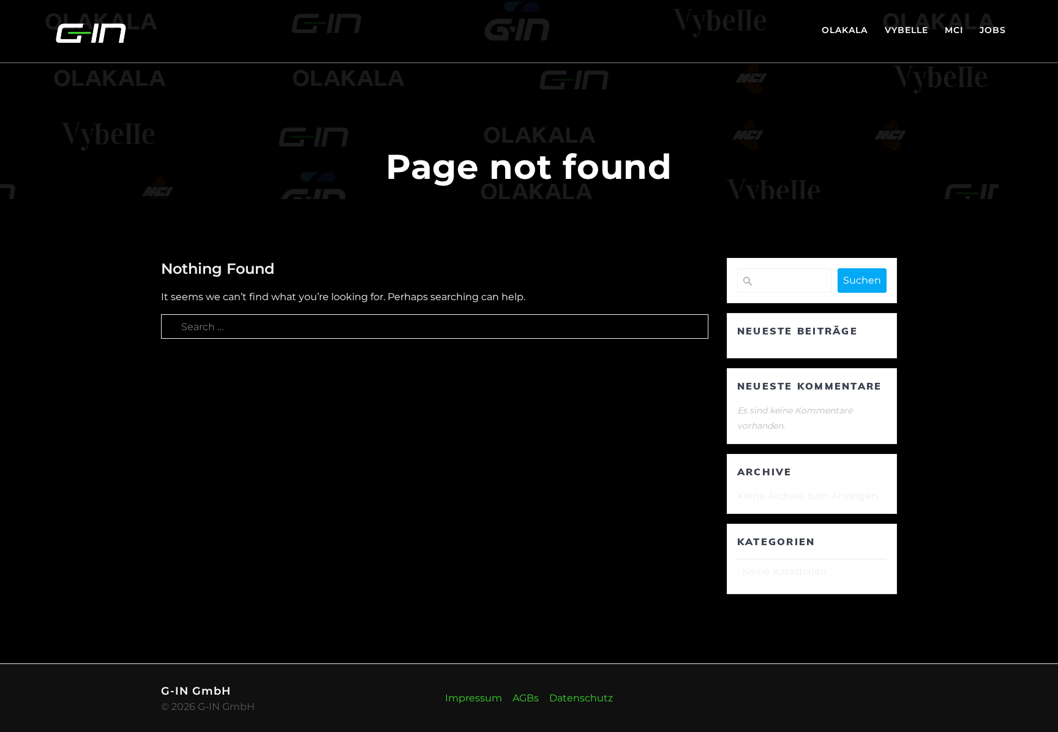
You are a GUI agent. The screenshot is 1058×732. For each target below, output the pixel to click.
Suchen (862, 280)
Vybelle (906, 30)
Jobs (993, 30)
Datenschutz (581, 698)
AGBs (525, 698)
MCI (954, 30)
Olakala (845, 30)
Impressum (473, 698)
